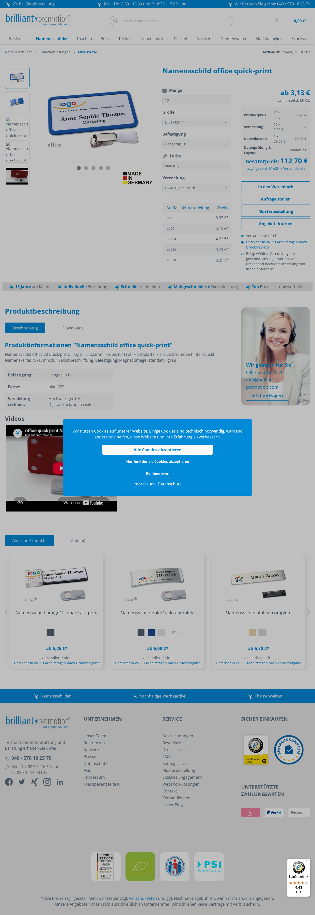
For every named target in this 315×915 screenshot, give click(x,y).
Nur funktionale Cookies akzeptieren (157, 461)
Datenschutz (169, 484)
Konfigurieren (157, 473)
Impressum (144, 484)
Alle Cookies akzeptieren (158, 449)
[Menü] (307, 862)
